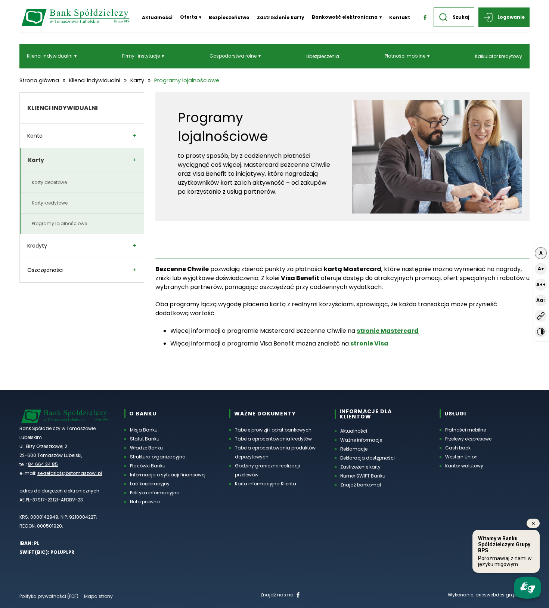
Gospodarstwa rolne (233, 56)
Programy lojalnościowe (59, 223)
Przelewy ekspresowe (468, 439)
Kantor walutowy (464, 466)
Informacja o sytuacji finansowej (167, 475)
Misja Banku (144, 430)
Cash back (458, 448)
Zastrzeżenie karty (280, 17)
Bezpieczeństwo (229, 17)
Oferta (188, 17)
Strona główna (39, 80)
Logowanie (511, 17)
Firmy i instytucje (141, 56)
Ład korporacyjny (150, 483)
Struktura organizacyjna (158, 457)
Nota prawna (145, 501)
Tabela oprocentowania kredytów (273, 439)
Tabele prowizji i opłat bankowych (273, 430)
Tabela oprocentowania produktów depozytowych (275, 452)
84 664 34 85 (43, 464)
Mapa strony (98, 596)
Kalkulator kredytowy (498, 56)
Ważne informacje (361, 440)
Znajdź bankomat (360, 485)
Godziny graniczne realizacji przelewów (267, 470)
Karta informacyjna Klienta (265, 483)
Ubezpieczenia (322, 56)
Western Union (461, 457)
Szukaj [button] (461, 17)
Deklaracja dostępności (367, 458)
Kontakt (399, 17)
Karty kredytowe (50, 203)
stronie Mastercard (388, 330)
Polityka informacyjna (155, 492)
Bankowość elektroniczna (345, 17)
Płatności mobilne (405, 56)
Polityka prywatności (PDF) (48, 596)
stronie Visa (369, 343)
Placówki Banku (147, 466)
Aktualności (157, 17)
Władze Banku (146, 448)
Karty (137, 80)
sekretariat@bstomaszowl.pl (69, 473)
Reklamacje (353, 449)
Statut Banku (144, 439)
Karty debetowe (49, 182)
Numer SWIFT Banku (362, 476)
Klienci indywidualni (49, 56)
